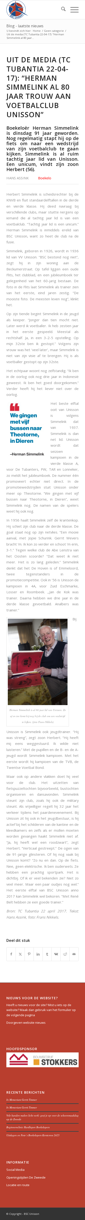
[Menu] (72, 9)
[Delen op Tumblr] (47, 954)
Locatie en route (18, 1185)
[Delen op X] (20, 954)
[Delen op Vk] (56, 954)
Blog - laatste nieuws (24, 25)
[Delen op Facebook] (11, 954)
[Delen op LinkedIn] (38, 954)
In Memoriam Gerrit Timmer (21, 1099)
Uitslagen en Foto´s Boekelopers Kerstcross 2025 (33, 1135)
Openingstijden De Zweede (26, 1177)
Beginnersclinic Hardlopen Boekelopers (28, 1127)
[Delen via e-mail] (74, 954)
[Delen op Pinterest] (29, 954)
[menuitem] (61, 9)
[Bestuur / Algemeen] (35, 9)
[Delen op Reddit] (65, 954)
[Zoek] (61, 9)
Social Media (15, 1170)
